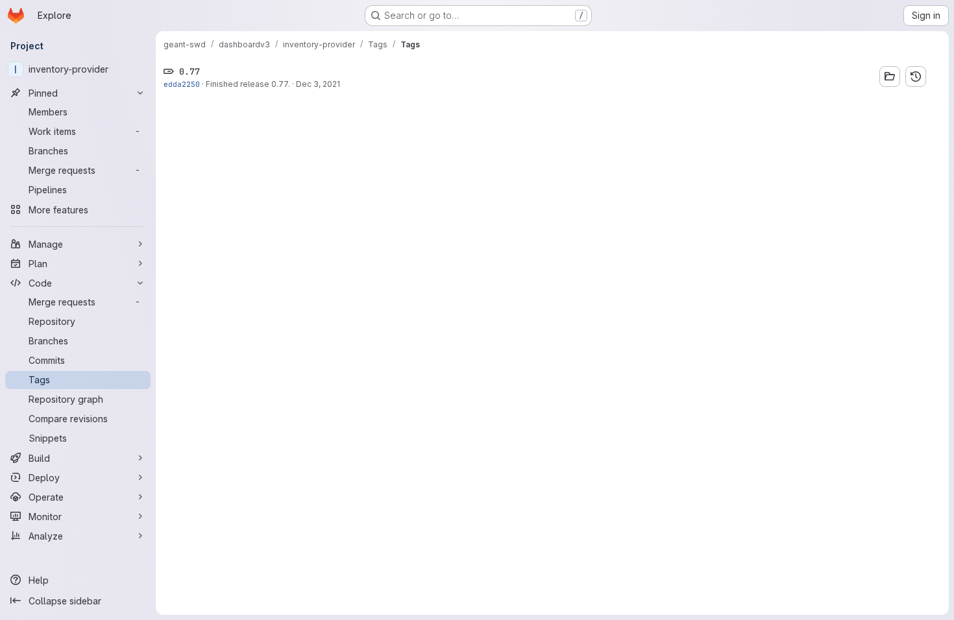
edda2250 (182, 84)
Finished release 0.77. (248, 84)
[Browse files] (889, 76)
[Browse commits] (915, 76)
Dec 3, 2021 (318, 84)
